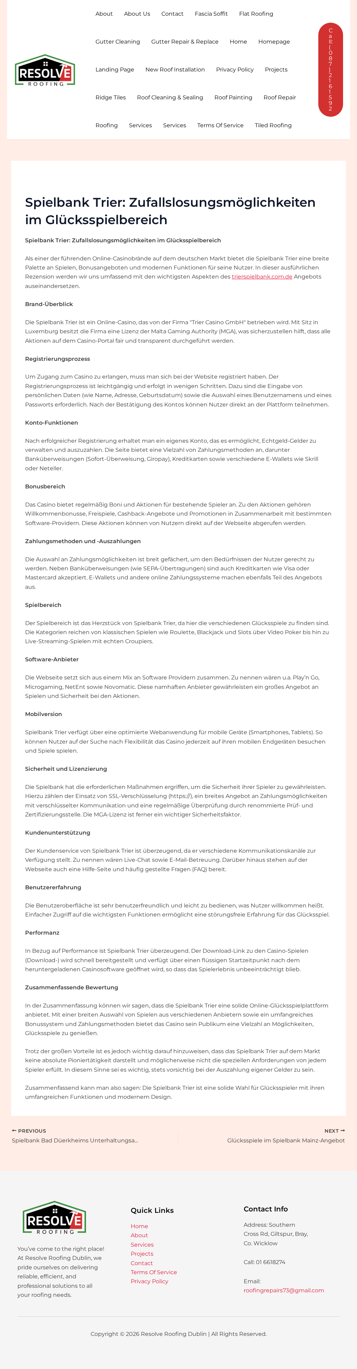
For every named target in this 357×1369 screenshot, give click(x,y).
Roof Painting (233, 97)
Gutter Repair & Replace (185, 41)
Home (238, 41)
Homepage (274, 41)
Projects (276, 69)
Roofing (107, 125)
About (104, 13)
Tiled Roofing (273, 125)
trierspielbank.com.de (262, 276)
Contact (172, 13)
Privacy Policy (235, 69)
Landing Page (115, 69)
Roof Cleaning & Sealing (170, 97)
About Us (137, 13)
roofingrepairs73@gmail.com (284, 1290)
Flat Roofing (256, 13)
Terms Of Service (220, 125)
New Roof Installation (175, 69)
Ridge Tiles (111, 97)
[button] (330, 70)
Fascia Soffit (211, 13)
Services (140, 125)
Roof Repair (280, 97)
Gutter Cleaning (118, 41)
